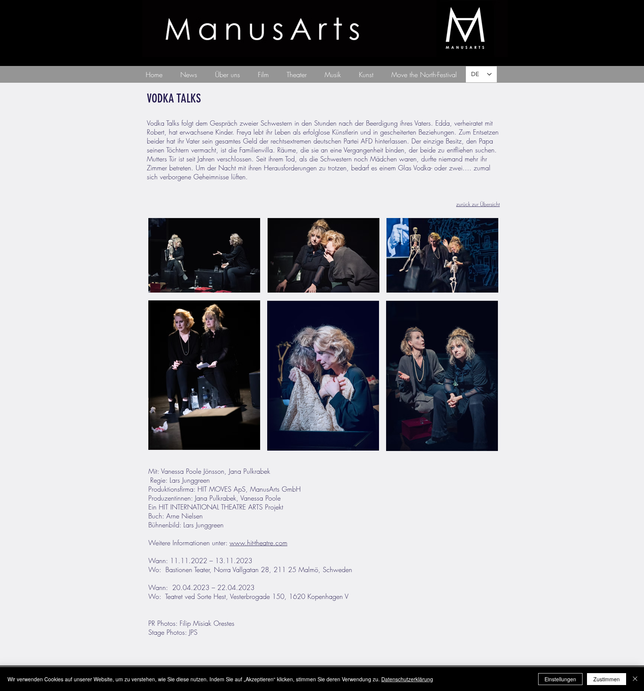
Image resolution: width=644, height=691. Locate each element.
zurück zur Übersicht (478, 204)
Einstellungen (560, 679)
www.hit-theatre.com (258, 542)
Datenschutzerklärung (407, 679)
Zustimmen (606, 679)
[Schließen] (635, 679)
